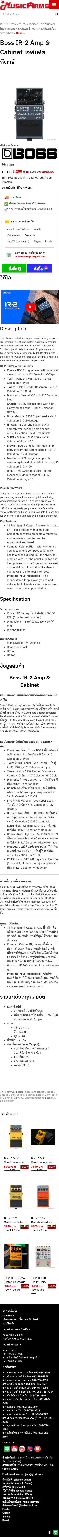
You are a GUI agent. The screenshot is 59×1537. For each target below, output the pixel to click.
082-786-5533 (39, 1384)
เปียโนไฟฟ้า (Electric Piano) (17, 1490)
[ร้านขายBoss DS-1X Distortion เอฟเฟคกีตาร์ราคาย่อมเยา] (43, 1196)
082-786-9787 (40, 1414)
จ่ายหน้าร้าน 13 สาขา (18, 229)
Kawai (5, 1520)
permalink (9, 1100)
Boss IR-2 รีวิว (43, 1094)
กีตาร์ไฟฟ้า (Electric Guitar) (16, 1479)
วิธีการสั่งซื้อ (9, 1311)
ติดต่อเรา (8, 1315)
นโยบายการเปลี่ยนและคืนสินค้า (20, 1319)
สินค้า (22, 24)
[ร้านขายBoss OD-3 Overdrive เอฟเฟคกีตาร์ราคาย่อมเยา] (43, 1137)
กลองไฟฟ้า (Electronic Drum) (17, 1498)
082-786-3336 (38, 1395)
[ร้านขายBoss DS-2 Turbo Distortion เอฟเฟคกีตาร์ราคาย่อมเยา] (16, 1256)
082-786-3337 (40, 1380)
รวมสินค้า (8, 1323)
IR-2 (13, 1097)
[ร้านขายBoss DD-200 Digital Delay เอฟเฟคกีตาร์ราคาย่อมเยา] (43, 1256)
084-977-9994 (40, 1387)
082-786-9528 (32, 1410)
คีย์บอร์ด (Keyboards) (13, 1487)
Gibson (6, 1512)
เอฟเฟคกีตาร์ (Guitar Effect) (17, 1494)
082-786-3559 (40, 1376)
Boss (19, 33)
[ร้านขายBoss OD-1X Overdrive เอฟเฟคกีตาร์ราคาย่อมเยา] (16, 1137)
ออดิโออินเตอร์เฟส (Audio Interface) (21, 1501)
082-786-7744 (45, 1391)
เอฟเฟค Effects (28, 28)
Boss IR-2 (50, 1092)
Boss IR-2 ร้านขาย (26, 1094)
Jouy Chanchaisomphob (31, 1097)
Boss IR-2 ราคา (8, 1094)
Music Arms (8, 24)
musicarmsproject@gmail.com (30, 256)
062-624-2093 (42, 1372)
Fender (6, 1509)
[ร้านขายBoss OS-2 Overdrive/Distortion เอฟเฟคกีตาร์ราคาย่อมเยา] (16, 1196)
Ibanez (6, 1516)
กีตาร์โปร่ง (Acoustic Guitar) (17, 1483)
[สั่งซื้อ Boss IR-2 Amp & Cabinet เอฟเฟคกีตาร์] (14, 269)
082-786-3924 (30, 1406)
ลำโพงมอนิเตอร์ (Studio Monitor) (19, 1505)
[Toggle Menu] (54, 4)
